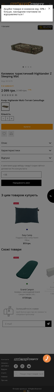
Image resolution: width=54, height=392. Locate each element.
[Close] (49, 8)
